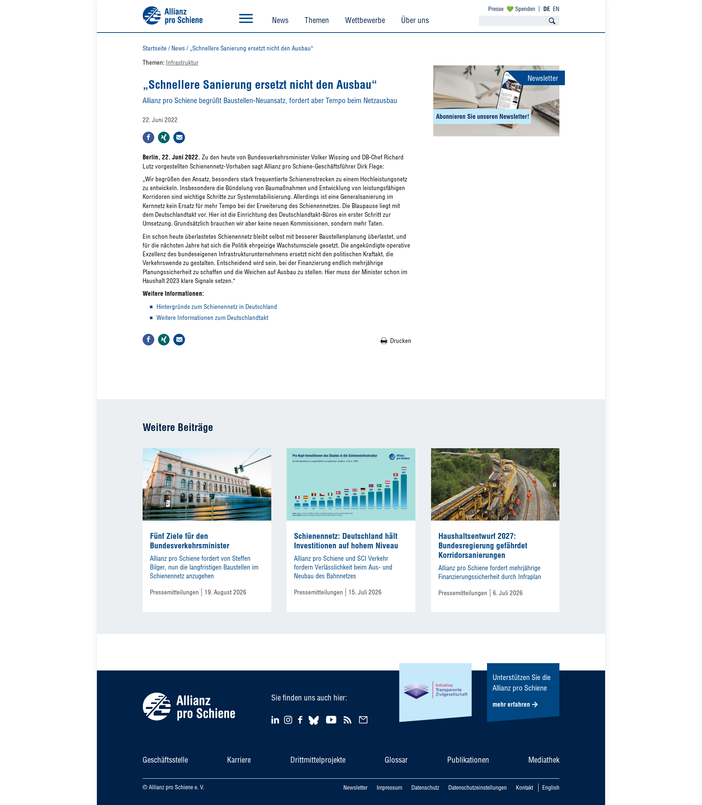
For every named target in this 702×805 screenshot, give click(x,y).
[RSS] (349, 719)
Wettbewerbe (365, 20)
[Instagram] (288, 721)
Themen (317, 20)
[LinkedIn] (276, 719)
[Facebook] (301, 719)
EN (556, 8)
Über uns (415, 20)
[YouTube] (332, 719)
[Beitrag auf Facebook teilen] (148, 137)
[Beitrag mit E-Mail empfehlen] (179, 137)
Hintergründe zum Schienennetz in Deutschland (216, 306)
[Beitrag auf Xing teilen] (164, 137)
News (280, 20)
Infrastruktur (182, 62)
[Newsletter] (364, 719)
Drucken (400, 340)
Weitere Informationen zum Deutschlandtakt (212, 317)
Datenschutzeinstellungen (477, 787)
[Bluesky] (313, 726)
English (550, 787)
